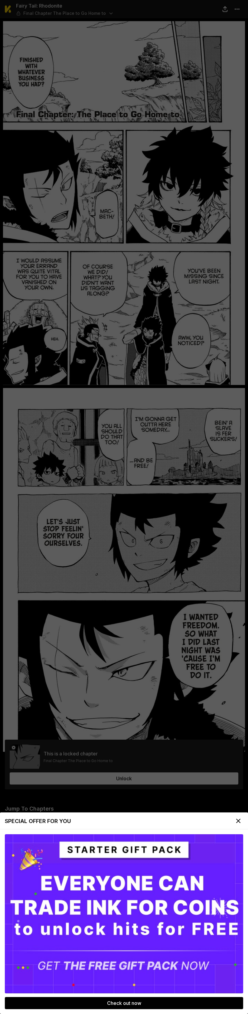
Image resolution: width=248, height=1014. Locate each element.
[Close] (238, 821)
